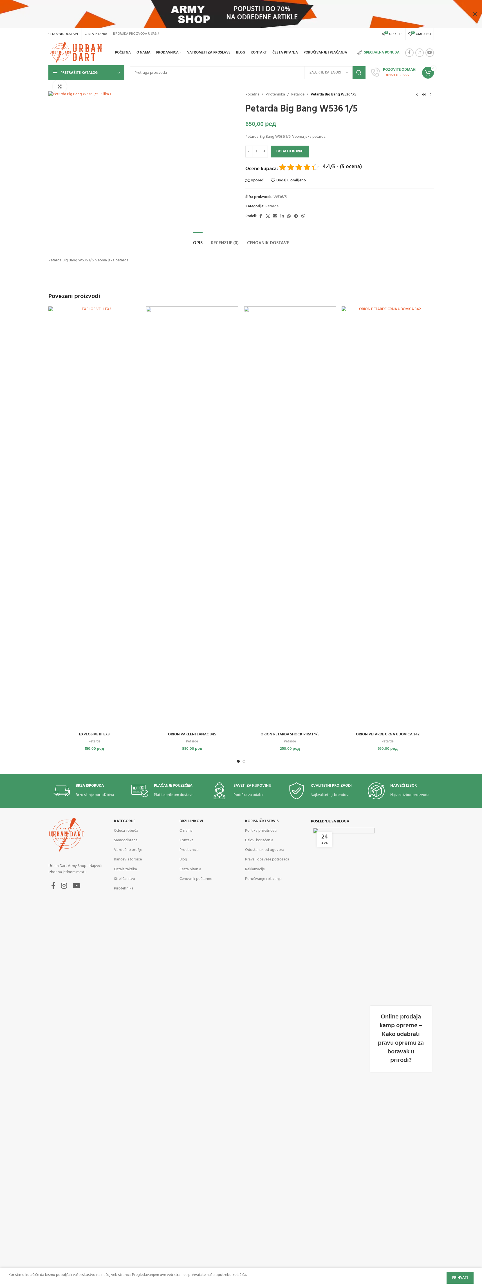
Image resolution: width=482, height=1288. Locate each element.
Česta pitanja (190, 869)
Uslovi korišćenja (259, 840)
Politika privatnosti (261, 830)
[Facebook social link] (409, 52)
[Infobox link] (393, 73)
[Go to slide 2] (244, 761)
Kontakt (186, 840)
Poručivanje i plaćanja (263, 879)
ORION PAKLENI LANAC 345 (192, 734)
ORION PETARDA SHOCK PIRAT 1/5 (290, 734)
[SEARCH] (359, 72)
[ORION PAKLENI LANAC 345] (192, 517)
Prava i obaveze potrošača (267, 859)
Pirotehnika (275, 95)
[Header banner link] (241, 14)
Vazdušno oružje (128, 850)
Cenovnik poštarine (196, 879)
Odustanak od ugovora (264, 850)
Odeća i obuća (126, 830)
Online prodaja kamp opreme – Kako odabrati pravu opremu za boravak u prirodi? (401, 1038)
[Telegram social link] (296, 216)
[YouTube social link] (429, 52)
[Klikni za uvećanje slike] (60, 86)
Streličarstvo (124, 879)
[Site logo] (76, 53)
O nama (186, 830)
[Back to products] (423, 94)
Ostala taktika (125, 869)
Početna (252, 95)
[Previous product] (417, 94)
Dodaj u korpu (290, 151)
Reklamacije (255, 869)
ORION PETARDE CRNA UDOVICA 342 (388, 734)
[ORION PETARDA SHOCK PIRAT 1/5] (290, 517)
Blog (183, 859)
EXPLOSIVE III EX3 (94, 734)
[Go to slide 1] (238, 761)
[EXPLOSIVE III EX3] (94, 517)
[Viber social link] (303, 216)
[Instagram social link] (419, 52)
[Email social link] (275, 216)
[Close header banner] (475, 14)
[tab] (198, 240)
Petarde (297, 95)
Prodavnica (189, 850)
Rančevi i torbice (128, 859)
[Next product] (430, 94)
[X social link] (268, 216)
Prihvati (460, 1278)
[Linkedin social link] (282, 216)
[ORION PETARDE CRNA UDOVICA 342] (388, 517)
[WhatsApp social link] (289, 216)
